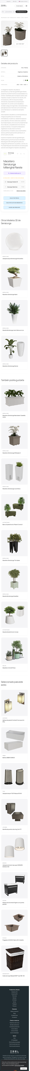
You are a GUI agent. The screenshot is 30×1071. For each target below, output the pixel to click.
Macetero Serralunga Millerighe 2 (12, 453)
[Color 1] (23, 80)
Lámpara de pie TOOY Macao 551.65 (12, 793)
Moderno (19, 76)
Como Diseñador (14, 1033)
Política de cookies (19, 1065)
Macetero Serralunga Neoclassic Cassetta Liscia (14, 416)
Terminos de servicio (14, 1044)
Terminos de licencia (14, 1046)
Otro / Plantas (24, 67)
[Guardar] (17, 153)
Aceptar (24, 1068)
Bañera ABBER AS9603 (9, 757)
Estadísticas (14, 1015)
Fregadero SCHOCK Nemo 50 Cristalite (13, 940)
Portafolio (14, 1017)
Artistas (14, 1000)
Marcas (14, 998)
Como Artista (14, 1030)
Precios (14, 1006)
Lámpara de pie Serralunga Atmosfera (13, 258)
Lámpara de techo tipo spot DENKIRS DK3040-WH (13, 865)
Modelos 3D (14, 992)
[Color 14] (27, 80)
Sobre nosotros (14, 1011)
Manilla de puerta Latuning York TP (12, 829)
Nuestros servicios (14, 1022)
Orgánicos (20, 72)
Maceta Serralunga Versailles (10, 596)
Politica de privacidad (14, 1042)
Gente (14, 1002)
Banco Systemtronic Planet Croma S (12, 524)
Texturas (14, 996)
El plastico (25, 72)
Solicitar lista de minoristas (14, 202)
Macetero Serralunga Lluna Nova (11, 489)
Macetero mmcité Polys (9, 668)
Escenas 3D (14, 994)
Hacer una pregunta (14, 207)
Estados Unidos (23, 1)
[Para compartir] (24, 153)
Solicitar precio (14, 198)
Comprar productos (14, 1026)
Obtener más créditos (21, 190)
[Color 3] (25, 80)
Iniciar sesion (19, 6)
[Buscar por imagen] (14, 12)
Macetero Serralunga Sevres (10, 366)
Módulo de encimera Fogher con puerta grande (13, 903)
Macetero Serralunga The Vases (11, 560)
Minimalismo (25, 76)
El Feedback (14, 1040)
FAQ (14, 1038)
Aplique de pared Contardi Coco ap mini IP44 (13, 721)
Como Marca (14, 1029)
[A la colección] (20, 153)
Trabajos (14, 1004)
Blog (14, 1013)
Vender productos (14, 1025)
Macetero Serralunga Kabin (10, 294)
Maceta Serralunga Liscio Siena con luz (13, 330)
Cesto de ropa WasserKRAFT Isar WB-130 (14, 976)
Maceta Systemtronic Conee (10, 632)
